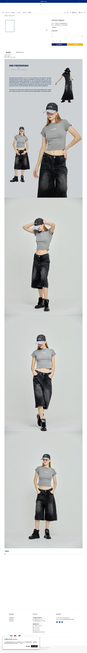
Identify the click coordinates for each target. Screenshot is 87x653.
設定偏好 (28, 646)
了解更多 (21, 643)
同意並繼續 (34, 646)
